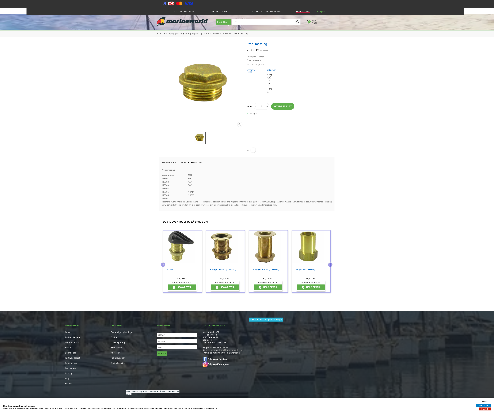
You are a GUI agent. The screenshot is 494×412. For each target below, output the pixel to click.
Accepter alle (483, 405)
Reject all (484, 409)
